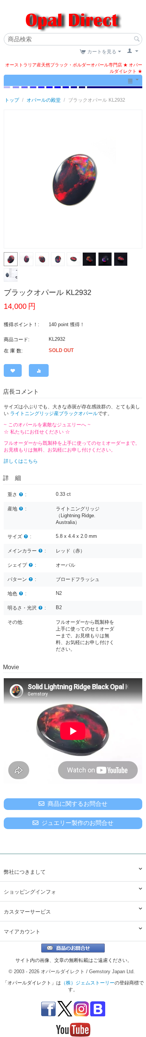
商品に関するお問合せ (77, 804)
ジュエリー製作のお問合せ (77, 823)
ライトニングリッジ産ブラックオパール (54, 413)
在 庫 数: (13, 351)
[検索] (136, 40)
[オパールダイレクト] (73, 17)
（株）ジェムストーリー (88, 983)
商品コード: (17, 339)
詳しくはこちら (21, 461)
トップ (11, 100)
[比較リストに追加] (39, 370)
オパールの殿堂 (44, 100)
